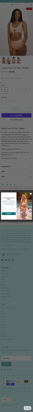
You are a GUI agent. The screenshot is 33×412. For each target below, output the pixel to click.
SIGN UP (9, 213)
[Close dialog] (31, 194)
